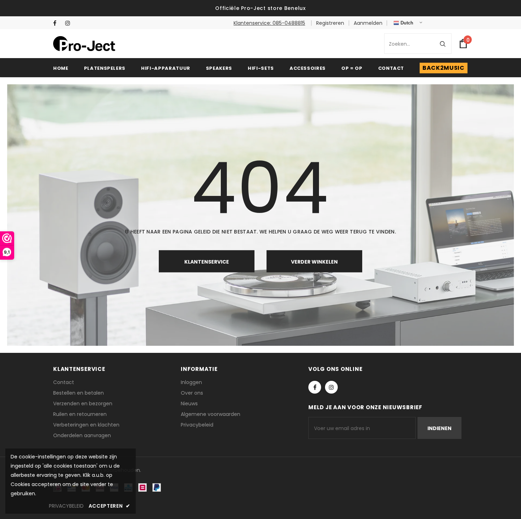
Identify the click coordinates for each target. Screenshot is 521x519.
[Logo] (84, 43)
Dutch (406, 23)
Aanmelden (368, 23)
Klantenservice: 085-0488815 (269, 23)
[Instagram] (69, 23)
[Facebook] (57, 23)
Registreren (330, 23)
